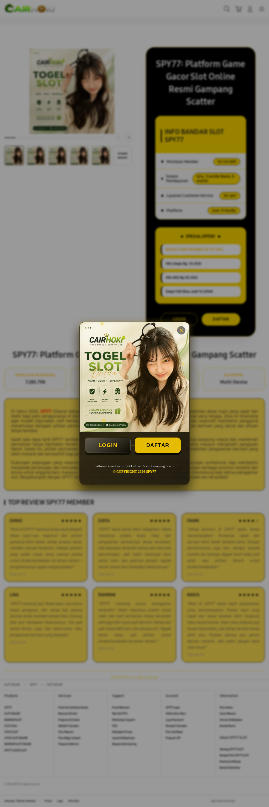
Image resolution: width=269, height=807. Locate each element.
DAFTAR (157, 445)
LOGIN (108, 445)
